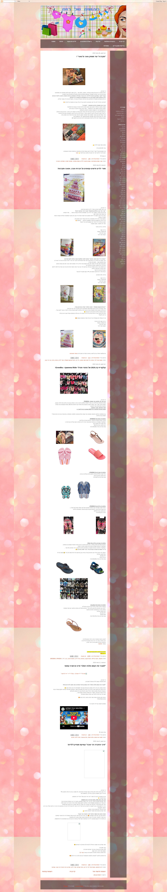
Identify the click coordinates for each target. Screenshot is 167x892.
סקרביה (58, 161)
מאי (124, 167)
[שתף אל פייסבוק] (73, 159)
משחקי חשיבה (68, 161)
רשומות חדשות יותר (99, 871)
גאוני (77, 153)
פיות (53, 360)
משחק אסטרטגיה (95, 161)
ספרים (56, 360)
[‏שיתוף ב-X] (74, 159)
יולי (124, 126)
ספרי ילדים (61, 360)
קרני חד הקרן (48, 360)
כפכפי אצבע (88, 658)
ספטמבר (123, 128)
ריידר (63, 658)
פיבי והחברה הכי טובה (61, 867)
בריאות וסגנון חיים (118, 46)
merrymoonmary (79, 886)
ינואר (124, 138)
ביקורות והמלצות (109, 41)
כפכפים (82, 658)
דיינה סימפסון (99, 867)
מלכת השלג (91, 737)
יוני (124, 134)
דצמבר (123, 153)
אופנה (53, 41)
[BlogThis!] (76, 159)
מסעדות (106, 46)
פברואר (123, 136)
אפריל (123, 146)
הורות (61, 41)
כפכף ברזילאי (95, 658)
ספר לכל (81, 852)
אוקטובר (123, 157)
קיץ (66, 658)
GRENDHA (53, 658)
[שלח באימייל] (78, 159)
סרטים (72, 737)
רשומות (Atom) (97, 875)
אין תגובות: (84, 158)
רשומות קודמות (47, 871)
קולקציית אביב (71, 658)
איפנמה (100, 644)
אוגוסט (123, 130)
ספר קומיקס (80, 867)
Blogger (66, 886)
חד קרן (85, 867)
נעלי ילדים (77, 658)
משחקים (63, 161)
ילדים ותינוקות (71, 41)
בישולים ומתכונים (86, 41)
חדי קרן (77, 360)
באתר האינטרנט (73, 353)
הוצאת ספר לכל (98, 360)
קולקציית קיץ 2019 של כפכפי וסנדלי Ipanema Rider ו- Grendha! (80, 368)
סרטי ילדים (77, 737)
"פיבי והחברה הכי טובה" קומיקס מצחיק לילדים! (87, 745)
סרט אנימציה (84, 737)
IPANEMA (59, 658)
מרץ (124, 148)
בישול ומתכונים (120, 113)
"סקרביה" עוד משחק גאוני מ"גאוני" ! (91, 56)
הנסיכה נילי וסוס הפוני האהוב (87, 360)
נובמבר (123, 140)
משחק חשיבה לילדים (85, 161)
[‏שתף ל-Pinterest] (71, 159)
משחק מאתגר (76, 161)
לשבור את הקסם (98, 737)
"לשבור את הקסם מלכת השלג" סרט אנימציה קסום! (85, 666)
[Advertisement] (120, 78)
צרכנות (98, 41)
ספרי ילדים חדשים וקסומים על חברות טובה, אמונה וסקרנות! (82, 169)
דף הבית (121, 41)
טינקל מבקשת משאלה (69, 360)
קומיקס (53, 867)
